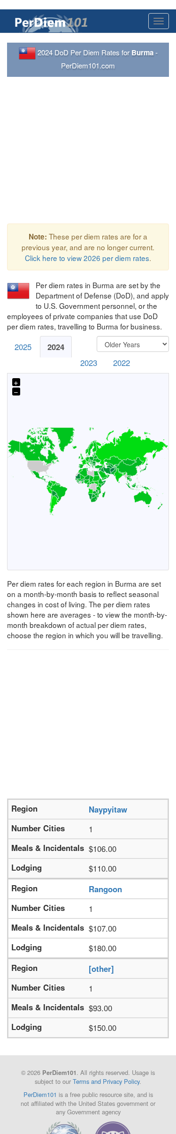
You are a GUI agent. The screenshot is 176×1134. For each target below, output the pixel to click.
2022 (121, 362)
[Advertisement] (88, 150)
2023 (88, 362)
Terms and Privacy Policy (106, 1081)
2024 (55, 346)
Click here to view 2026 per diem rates (87, 258)
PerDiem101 (40, 1094)
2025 (23, 346)
